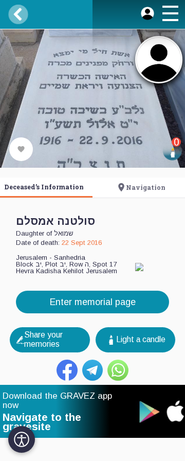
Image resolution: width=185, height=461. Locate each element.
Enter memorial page (93, 302)
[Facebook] (67, 370)
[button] (170, 15)
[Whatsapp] (117, 370)
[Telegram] (92, 370)
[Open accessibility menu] (21, 439)
